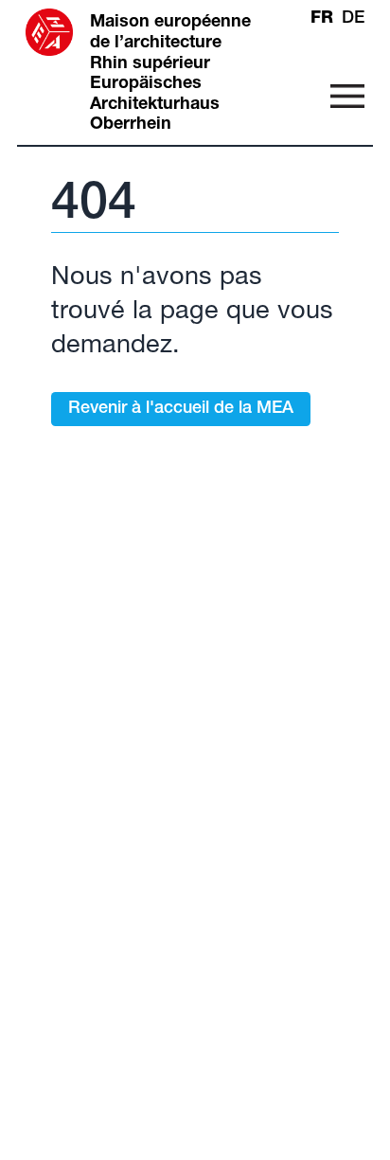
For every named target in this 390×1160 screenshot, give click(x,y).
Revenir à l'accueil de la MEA (180, 409)
